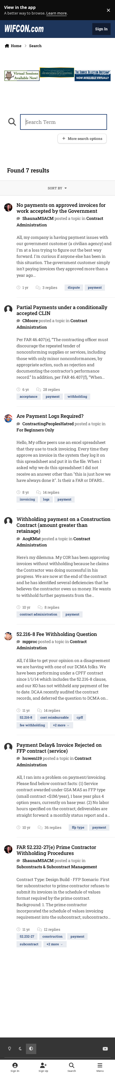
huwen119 (32, 758)
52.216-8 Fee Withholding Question (57, 634)
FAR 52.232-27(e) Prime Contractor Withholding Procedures (56, 850)
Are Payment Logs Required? (50, 416)
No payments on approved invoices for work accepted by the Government (61, 208)
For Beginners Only (35, 430)
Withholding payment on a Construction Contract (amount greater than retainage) (64, 525)
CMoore (30, 320)
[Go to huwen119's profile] (8, 747)
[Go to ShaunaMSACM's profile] (8, 207)
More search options (85, 138)
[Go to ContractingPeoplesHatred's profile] (8, 418)
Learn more (11, 10)
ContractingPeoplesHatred (48, 423)
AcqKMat (31, 538)
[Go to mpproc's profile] (8, 636)
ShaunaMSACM (38, 218)
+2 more (59, 725)
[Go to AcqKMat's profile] (8, 521)
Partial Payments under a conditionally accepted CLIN (62, 310)
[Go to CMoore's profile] (8, 309)
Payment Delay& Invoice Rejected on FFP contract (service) (59, 747)
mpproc (29, 641)
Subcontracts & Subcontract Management (57, 866)
